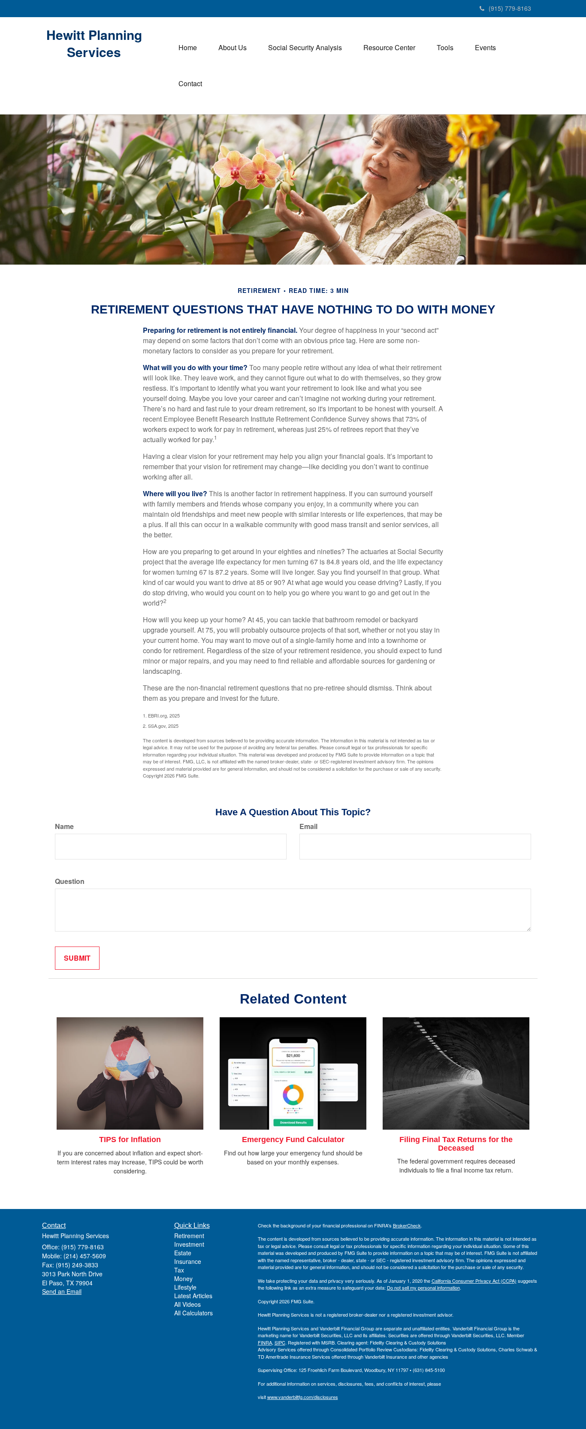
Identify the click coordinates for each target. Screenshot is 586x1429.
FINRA (265, 1342)
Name (64, 826)
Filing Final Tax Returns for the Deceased (456, 1143)
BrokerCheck (407, 1225)
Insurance (187, 1261)
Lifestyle (185, 1287)
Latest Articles (193, 1295)
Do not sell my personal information (423, 1287)
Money (183, 1278)
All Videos (187, 1304)
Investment (189, 1244)
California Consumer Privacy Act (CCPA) (474, 1280)
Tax (179, 1270)
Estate (182, 1252)
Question (70, 881)
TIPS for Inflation (130, 1139)
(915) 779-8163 (510, 8)
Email (308, 826)
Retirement (189, 1235)
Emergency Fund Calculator (293, 1139)
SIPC (280, 1342)
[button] (232, 48)
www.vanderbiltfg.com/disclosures (302, 1396)
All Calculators (193, 1312)
